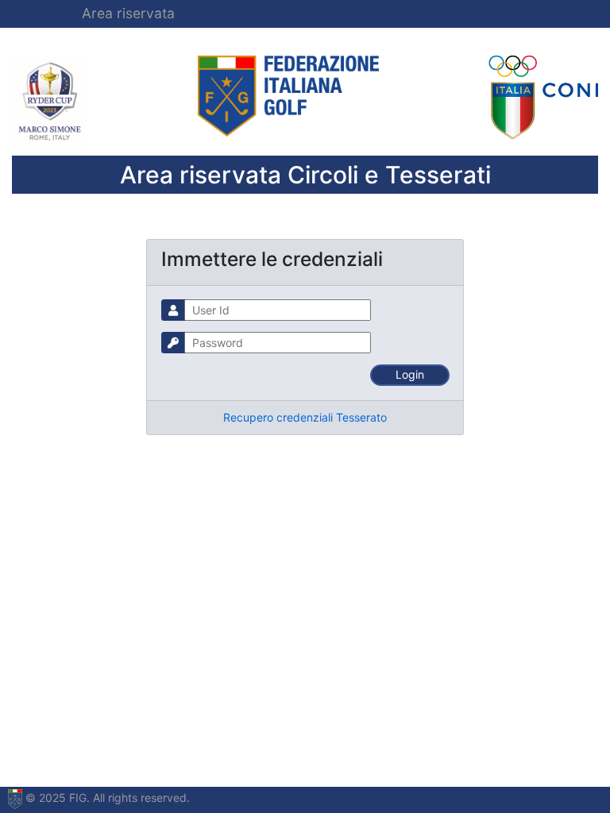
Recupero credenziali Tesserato (305, 417)
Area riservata (128, 13)
